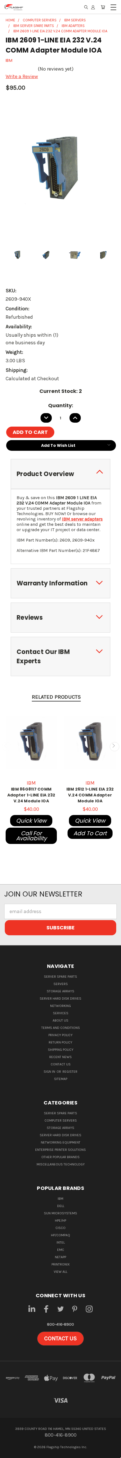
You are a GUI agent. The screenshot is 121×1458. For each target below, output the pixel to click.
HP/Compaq (60, 1235)
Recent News (60, 1057)
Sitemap (60, 1079)
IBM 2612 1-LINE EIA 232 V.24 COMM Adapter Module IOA (90, 795)
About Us (60, 1020)
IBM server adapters (82, 519)
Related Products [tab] (56, 697)
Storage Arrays (60, 991)
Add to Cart (90, 833)
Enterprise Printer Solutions (60, 1150)
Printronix (60, 1264)
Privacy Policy (60, 1035)
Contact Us (61, 1064)
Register (69, 1072)
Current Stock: (60, 391)
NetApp (60, 1257)
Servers (60, 984)
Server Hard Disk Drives (60, 998)
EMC (60, 1250)
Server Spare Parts (60, 977)
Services (60, 1013)
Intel (61, 1242)
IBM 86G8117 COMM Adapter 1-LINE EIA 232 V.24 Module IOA (31, 795)
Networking (60, 1006)
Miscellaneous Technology (61, 1164)
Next (114, 746)
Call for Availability (31, 835)
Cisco (60, 1228)
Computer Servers (60, 1120)
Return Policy (60, 1042)
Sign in (50, 1072)
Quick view (31, 821)
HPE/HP (60, 1220)
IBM (60, 1199)
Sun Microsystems (60, 1213)
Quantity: (60, 405)
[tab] (60, 474)
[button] (60, 1339)
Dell (60, 1206)
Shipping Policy (60, 1050)
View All (60, 1272)
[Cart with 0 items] (103, 7)
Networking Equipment (60, 1142)
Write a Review (22, 76)
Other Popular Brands (60, 1157)
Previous (6, 746)
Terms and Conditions (60, 1028)
